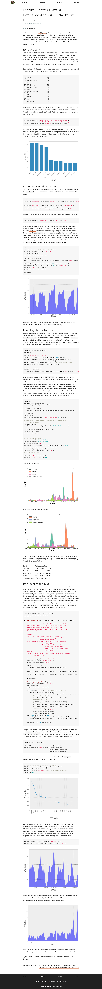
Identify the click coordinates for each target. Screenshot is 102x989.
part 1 (40, 33)
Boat (76, 2)
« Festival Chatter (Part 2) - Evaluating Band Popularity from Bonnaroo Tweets (49, 965)
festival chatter (30, 28)
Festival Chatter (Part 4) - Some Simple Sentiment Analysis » (59, 967)
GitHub (25, 959)
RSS (76, 976)
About (25, 2)
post (24, 57)
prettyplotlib (54, 384)
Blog (42, 2)
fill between (32, 231)
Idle (59, 2)
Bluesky (59, 976)
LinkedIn (42, 976)
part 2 (44, 33)
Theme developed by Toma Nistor (51, 986)
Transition (51, 186)
